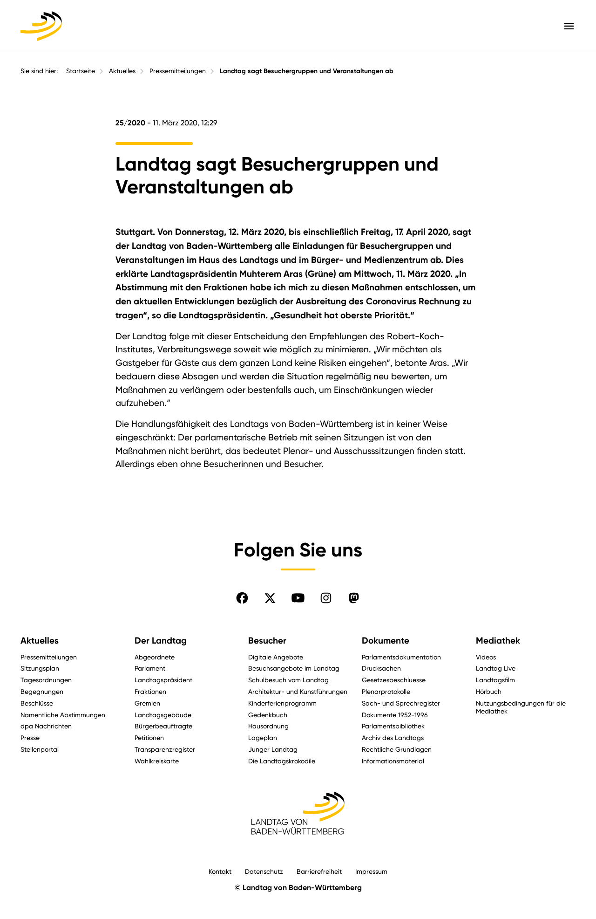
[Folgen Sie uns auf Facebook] (242, 598)
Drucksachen (381, 668)
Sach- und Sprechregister (401, 703)
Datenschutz (264, 871)
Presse (30, 737)
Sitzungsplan (39, 668)
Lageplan (262, 737)
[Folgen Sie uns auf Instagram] (326, 598)
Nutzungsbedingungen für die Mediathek (521, 707)
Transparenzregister (165, 749)
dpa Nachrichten (46, 726)
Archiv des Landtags (393, 737)
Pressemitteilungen (177, 71)
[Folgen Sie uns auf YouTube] (298, 598)
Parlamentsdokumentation (401, 657)
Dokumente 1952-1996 (395, 715)
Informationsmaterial (393, 761)
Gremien (147, 703)
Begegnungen (41, 691)
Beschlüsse (36, 703)
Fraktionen (150, 691)
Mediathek (498, 640)
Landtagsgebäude (163, 715)
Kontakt (220, 871)
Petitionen (149, 737)
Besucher (267, 640)
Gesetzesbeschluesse (394, 680)
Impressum (371, 871)
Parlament (150, 668)
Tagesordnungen (46, 680)
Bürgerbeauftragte (163, 726)
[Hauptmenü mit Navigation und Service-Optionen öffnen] (569, 26)
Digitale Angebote (275, 657)
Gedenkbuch (267, 715)
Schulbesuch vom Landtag (288, 680)
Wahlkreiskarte (157, 761)
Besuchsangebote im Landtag (293, 668)
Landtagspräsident (163, 680)
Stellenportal (39, 749)
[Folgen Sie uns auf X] (270, 598)
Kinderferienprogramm (282, 703)
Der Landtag (161, 640)
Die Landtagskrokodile (281, 761)
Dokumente (385, 640)
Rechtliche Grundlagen (397, 749)
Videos (486, 657)
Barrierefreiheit (319, 871)
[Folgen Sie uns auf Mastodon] (354, 598)
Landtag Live (495, 668)
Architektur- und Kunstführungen (297, 691)
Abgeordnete (155, 657)
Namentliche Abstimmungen (62, 715)
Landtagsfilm (495, 680)
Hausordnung (268, 726)
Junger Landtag (273, 749)
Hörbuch (488, 691)
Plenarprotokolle (386, 691)
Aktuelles (122, 71)
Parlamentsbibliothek (393, 726)
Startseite (80, 71)
